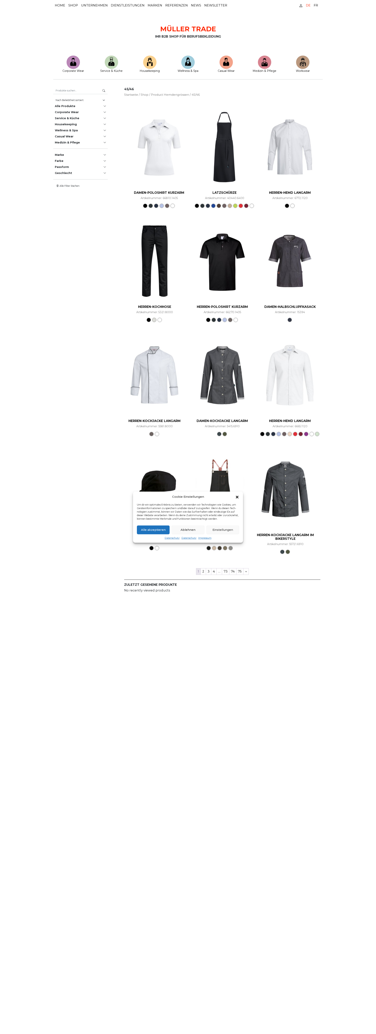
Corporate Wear (73, 71)
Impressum (205, 537)
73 (226, 571)
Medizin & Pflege (264, 71)
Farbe (59, 161)
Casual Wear (226, 71)
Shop (73, 5)
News (196, 5)
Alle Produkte (65, 106)
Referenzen (176, 5)
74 (233, 571)
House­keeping (150, 71)
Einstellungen (222, 529)
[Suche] (104, 90)
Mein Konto (300, 5)
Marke (59, 155)
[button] (237, 497)
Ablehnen (188, 529)
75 (240, 571)
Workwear (303, 71)
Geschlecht (63, 173)
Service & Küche (111, 71)
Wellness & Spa (188, 71)
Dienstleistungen (128, 5)
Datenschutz (172, 537)
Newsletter (215, 5)
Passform (62, 167)
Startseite (131, 94)
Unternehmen (94, 5)
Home (60, 5)
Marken (155, 5)
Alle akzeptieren (153, 529)
